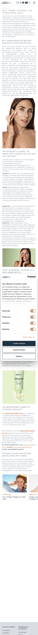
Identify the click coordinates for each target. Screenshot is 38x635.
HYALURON (6, 630)
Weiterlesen (7, 475)
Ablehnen (19, 356)
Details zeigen (27, 337)
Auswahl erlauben (19, 350)
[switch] (33, 317)
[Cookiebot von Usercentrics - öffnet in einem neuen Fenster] (27, 277)
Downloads (22, 632)
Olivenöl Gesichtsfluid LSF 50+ (22, 447)
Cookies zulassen (19, 343)
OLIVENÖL (5, 633)
